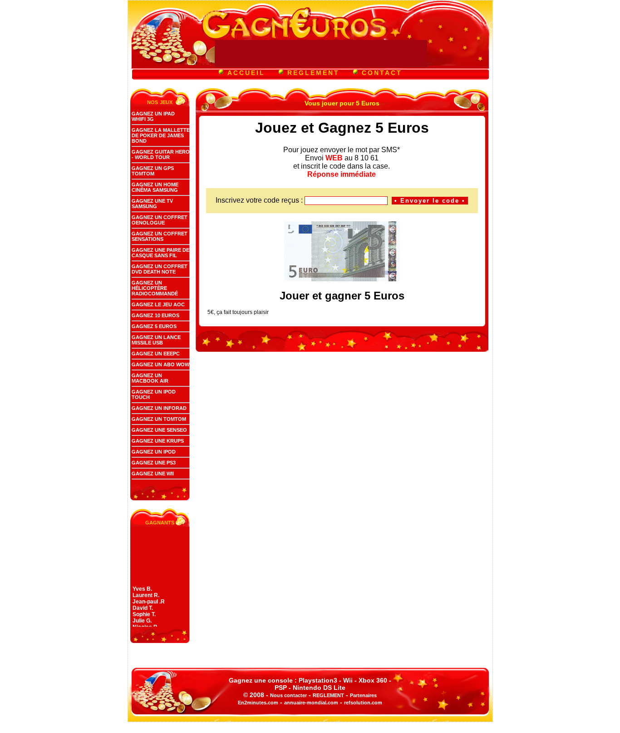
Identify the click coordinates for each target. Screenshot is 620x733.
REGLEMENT (313, 72)
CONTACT (382, 72)
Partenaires (363, 695)
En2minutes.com (258, 702)
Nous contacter (288, 695)
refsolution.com (363, 702)
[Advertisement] (321, 53)
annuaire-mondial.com (311, 702)
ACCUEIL (246, 72)
